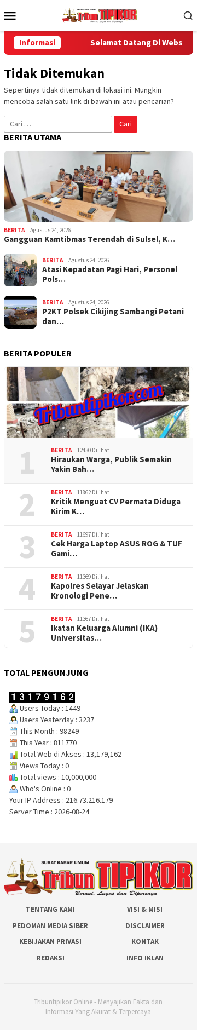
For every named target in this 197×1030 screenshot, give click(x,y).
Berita (14, 230)
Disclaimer (145, 925)
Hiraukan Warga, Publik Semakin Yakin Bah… (111, 464)
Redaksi (51, 958)
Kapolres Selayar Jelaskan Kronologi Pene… (100, 591)
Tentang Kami (50, 909)
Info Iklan (145, 958)
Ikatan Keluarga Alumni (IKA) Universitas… (104, 633)
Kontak (145, 941)
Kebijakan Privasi (50, 941)
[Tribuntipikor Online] (99, 14)
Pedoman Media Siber (50, 925)
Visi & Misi (145, 909)
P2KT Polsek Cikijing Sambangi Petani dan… (113, 316)
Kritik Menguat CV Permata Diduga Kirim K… (116, 506)
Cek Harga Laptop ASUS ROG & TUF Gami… (116, 549)
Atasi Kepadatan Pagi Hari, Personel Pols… (109, 274)
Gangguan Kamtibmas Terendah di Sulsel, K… (89, 239)
